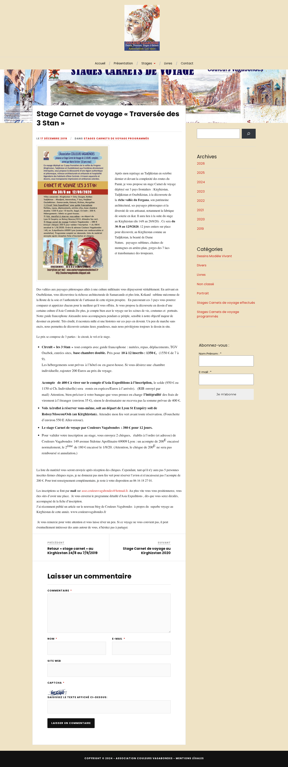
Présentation (123, 63)
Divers (201, 265)
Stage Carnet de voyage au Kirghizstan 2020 (147, 550)
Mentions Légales (190, 758)
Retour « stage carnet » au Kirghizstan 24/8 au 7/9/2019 (72, 550)
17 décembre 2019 (53, 138)
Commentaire (59, 590)
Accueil (100, 63)
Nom (52, 639)
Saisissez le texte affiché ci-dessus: (77, 697)
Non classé (205, 284)
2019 (200, 228)
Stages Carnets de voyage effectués (226, 302)
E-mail (118, 639)
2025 (201, 172)
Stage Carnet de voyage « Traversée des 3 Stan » (107, 118)
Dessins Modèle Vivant (214, 256)
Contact (187, 63)
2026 (201, 163)
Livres (168, 63)
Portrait (203, 293)
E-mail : (205, 372)
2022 (201, 200)
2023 (201, 191)
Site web (54, 661)
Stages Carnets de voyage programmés (116, 138)
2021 (200, 210)
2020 (201, 219)
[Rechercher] (249, 134)
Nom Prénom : (210, 353)
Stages (146, 63)
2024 (201, 182)
